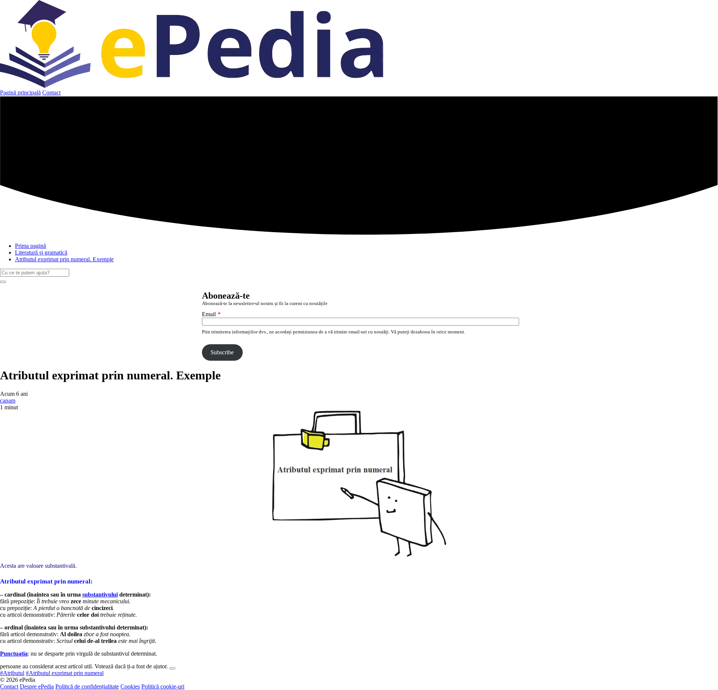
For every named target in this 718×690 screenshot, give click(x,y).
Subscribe (222, 352)
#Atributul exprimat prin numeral (65, 673)
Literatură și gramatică (41, 252)
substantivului (100, 594)
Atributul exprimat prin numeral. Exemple (64, 259)
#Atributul (12, 673)
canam (7, 400)
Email (209, 314)
